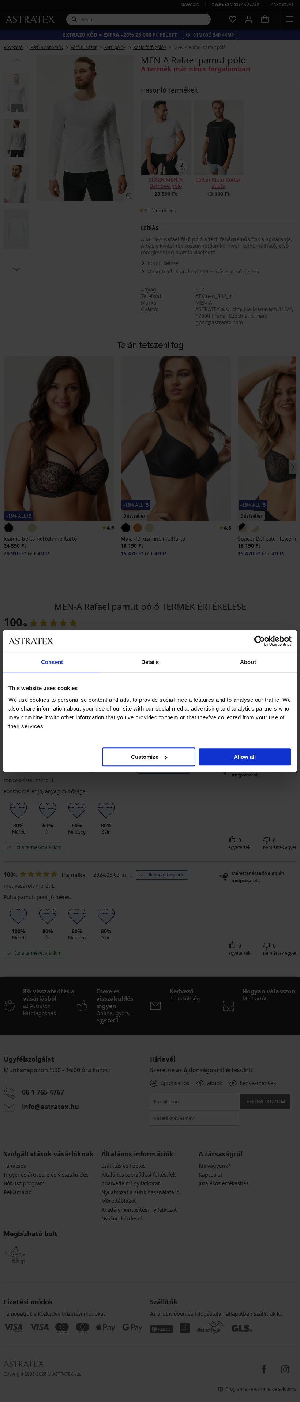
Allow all (245, 757)
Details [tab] (150, 662)
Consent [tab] (52, 662)
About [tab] (248, 662)
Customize (144, 757)
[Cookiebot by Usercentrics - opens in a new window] (260, 640)
